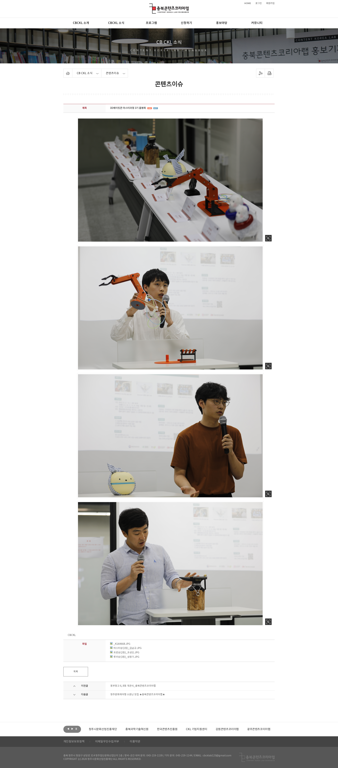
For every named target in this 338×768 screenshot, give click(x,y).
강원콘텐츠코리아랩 (193, 729)
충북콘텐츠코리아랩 (150, 5)
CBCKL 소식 (116, 23)
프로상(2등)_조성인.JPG (126, 652)
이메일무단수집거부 (107, 741)
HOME (247, 3)
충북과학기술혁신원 (103, 729)
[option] (103, 729)
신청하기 (186, 23)
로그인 (258, 3)
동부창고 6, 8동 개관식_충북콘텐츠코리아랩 (133, 686)
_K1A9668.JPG (122, 644)
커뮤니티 (256, 23)
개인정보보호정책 (73, 741)
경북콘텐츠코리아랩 (256, 729)
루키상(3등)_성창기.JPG (126, 657)
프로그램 (151, 23)
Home (64, 70)
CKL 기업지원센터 (162, 729)
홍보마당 (221, 23)
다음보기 (72, 729)
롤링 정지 (76, 729)
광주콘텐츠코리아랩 (224, 729)
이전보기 (68, 729)
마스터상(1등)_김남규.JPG (128, 648)
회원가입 (270, 3)
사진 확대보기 (268, 238)
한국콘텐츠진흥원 (133, 729)
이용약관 (135, 741)
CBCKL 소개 (81, 23)
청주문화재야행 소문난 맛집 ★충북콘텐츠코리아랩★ (137, 694)
